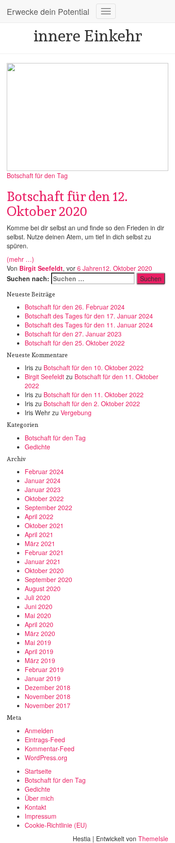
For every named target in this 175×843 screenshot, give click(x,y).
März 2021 (40, 543)
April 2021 (39, 534)
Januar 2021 (43, 561)
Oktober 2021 (44, 525)
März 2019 (40, 660)
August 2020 (43, 588)
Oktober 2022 (44, 498)
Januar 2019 (43, 678)
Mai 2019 (38, 642)
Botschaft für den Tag (37, 175)
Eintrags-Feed (45, 739)
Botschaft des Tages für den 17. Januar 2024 (89, 315)
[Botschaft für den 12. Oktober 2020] (87, 115)
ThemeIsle (153, 838)
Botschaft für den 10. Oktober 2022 (94, 367)
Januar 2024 (43, 480)
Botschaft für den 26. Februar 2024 (75, 306)
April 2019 (39, 651)
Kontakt (35, 807)
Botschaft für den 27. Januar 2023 (73, 333)
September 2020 (48, 579)
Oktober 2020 (44, 570)
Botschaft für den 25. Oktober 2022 (75, 342)
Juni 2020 (38, 606)
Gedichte (37, 446)
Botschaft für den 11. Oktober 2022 (94, 394)
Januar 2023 (43, 489)
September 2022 (48, 507)
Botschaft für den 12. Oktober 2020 (67, 203)
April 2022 (39, 516)
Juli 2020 (37, 597)
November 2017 (47, 705)
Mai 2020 (38, 615)
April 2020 (39, 624)
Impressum (41, 816)
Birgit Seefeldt (44, 376)
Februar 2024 (44, 471)
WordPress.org (46, 757)
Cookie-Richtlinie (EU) (56, 825)
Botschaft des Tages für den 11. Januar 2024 (89, 324)
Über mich (39, 798)
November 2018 (47, 696)
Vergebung (76, 412)
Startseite (38, 771)
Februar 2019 (44, 669)
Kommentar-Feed (49, 748)
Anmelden (39, 730)
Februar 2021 (44, 552)
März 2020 (40, 633)
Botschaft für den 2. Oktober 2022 (92, 403)
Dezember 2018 (47, 687)
